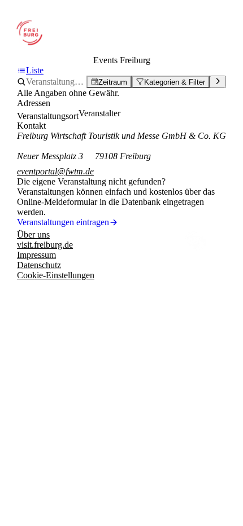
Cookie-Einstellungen (55, 275)
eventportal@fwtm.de (55, 171)
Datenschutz (39, 265)
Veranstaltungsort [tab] (48, 116)
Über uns (33, 234)
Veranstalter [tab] (99, 113)
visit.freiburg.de (45, 244)
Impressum (36, 255)
